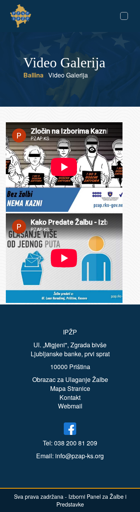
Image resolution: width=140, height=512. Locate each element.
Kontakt (70, 397)
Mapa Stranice (70, 388)
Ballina (33, 74)
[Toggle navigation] (124, 16)
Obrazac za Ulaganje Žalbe (70, 379)
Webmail (70, 405)
